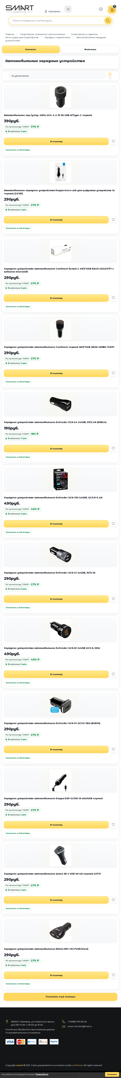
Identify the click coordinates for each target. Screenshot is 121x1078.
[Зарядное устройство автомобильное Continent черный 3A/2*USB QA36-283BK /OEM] (60, 328)
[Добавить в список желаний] (113, 141)
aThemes (78, 1065)
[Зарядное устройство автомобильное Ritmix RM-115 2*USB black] (60, 930)
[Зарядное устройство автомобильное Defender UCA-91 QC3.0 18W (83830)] (60, 705)
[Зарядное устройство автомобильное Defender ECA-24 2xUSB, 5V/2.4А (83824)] (60, 404)
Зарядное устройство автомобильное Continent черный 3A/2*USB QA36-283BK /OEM (59, 347)
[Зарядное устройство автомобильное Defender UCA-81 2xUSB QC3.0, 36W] (60, 629)
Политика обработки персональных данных (30, 1029)
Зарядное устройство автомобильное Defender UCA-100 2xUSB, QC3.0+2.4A (53, 497)
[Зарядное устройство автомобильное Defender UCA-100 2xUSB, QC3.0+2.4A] (60, 479)
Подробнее (41, 1074)
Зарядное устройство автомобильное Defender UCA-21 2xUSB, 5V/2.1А (49, 572)
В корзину (56, 141)
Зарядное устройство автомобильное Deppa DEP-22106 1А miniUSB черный (53, 798)
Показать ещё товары (60, 996)
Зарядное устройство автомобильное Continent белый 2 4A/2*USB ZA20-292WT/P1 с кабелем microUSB (59, 270)
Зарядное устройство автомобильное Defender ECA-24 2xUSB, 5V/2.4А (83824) (55, 422)
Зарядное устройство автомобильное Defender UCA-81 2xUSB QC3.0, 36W (52, 648)
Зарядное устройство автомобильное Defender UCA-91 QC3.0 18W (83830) (52, 723)
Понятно (112, 1074)
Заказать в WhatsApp (18, 150)
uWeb (68, 1065)
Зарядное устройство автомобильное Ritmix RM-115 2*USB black (46, 949)
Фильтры (90, 49)
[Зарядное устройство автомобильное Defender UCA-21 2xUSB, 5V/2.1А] (60, 554)
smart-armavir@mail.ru (80, 1026)
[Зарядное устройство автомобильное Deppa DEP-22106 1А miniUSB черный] (60, 780)
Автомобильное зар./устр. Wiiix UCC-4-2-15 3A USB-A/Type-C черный (48, 115)
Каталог (55, 11)
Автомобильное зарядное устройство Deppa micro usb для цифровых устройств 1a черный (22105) (59, 192)
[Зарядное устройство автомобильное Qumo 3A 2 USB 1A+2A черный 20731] (60, 855)
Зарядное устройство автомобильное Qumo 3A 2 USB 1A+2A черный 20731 (52, 873)
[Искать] (108, 20)
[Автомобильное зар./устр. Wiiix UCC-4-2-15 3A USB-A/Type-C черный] (60, 97)
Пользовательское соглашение (22, 1032)
